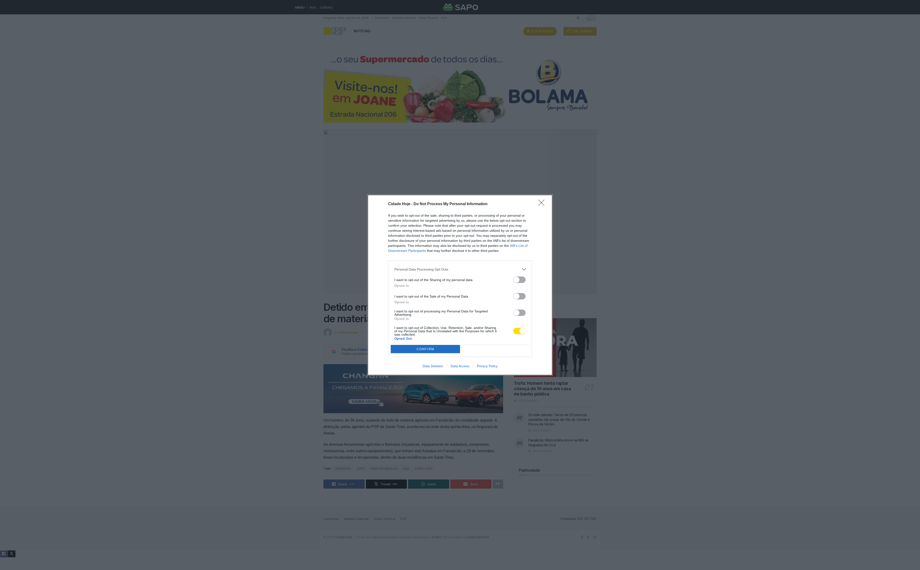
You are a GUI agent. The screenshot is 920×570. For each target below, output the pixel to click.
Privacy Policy (487, 366)
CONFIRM (425, 349)
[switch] (519, 280)
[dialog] (460, 285)
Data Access (460, 366)
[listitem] (460, 269)
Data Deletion (433, 366)
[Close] (542, 204)
